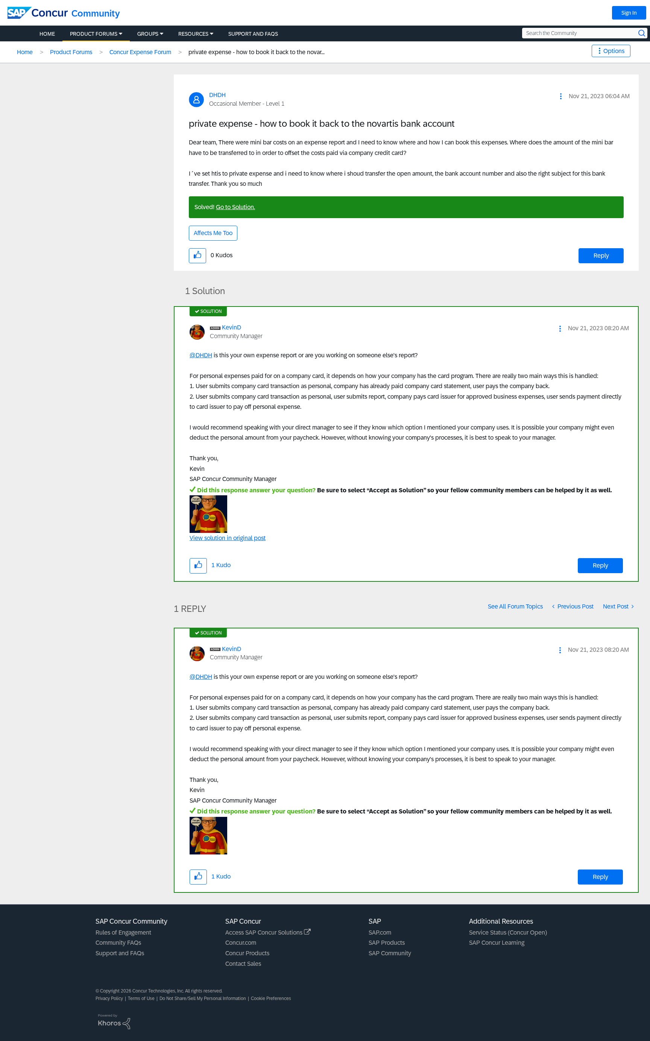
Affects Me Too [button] (213, 233)
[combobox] (584, 33)
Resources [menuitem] (193, 34)
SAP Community (390, 953)
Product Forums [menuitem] (93, 34)
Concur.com (240, 942)
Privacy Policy (109, 998)
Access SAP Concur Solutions (264, 932)
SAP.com (380, 932)
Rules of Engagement (123, 932)
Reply (601, 255)
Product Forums (71, 52)
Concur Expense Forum (140, 52)
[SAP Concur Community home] (38, 13)
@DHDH (201, 355)
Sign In (629, 13)
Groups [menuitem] (147, 34)
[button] (560, 96)
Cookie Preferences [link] (271, 998)
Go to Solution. (235, 207)
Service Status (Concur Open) (508, 932)
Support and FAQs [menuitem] (253, 34)
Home (25, 52)
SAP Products (387, 942)
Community (95, 13)
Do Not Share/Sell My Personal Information (202, 998)
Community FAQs (118, 942)
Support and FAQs (120, 953)
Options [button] (613, 51)
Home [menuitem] (47, 34)
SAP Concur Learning (496, 942)
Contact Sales (243, 964)
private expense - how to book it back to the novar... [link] (256, 52)
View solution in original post (228, 538)
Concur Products (247, 953)
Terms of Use (141, 998)
